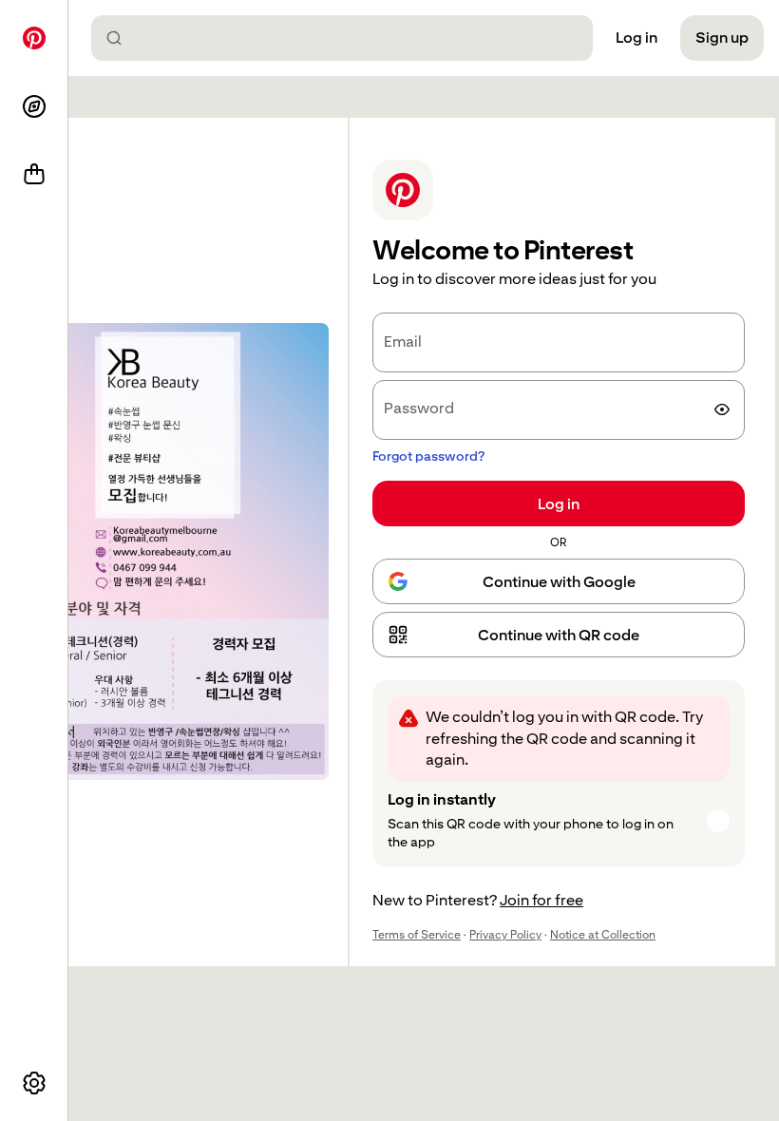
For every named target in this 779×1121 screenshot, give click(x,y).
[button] (558, 634)
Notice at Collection (603, 934)
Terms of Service (416, 934)
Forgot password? (428, 456)
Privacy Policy (505, 934)
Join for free (541, 900)
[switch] (722, 409)
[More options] (34, 1083)
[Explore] (34, 106)
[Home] (34, 38)
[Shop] (34, 175)
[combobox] (349, 38)
